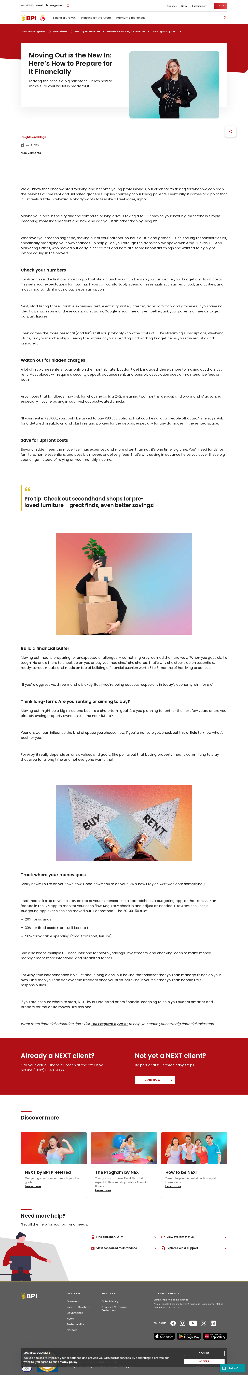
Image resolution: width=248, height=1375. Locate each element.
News (184, 6)
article (191, 732)
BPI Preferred (60, 31)
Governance (75, 1312)
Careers (72, 1330)
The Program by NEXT (164, 31)
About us (172, 6)
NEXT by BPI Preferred (87, 31)
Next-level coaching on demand (126, 31)
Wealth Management (34, 31)
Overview (73, 1301)
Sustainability (199, 6)
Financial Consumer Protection (114, 1309)
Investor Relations (78, 1307)
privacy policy (67, 1362)
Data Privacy (109, 1301)
